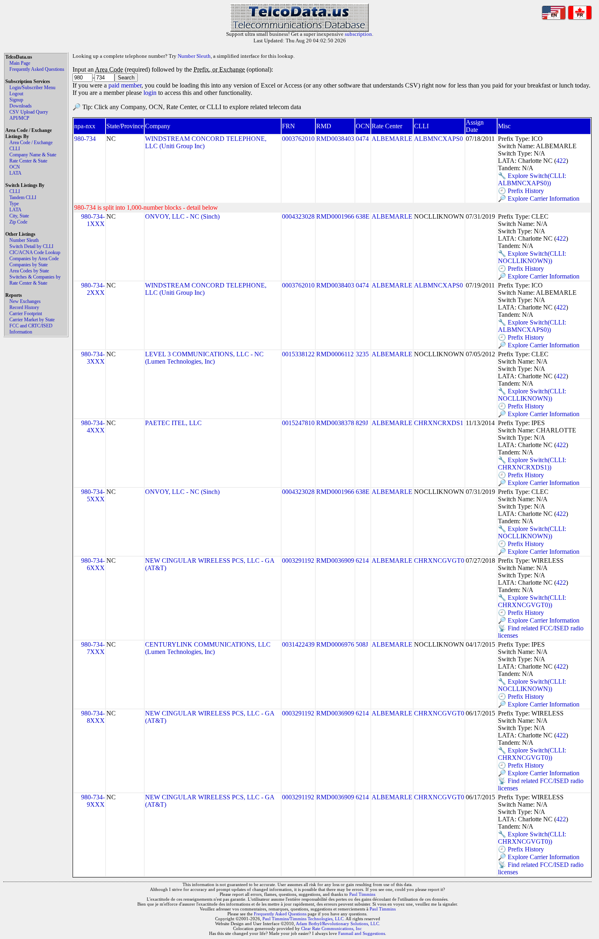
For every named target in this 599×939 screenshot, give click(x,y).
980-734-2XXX (93, 289)
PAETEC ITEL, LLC (173, 422)
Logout (16, 94)
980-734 (85, 138)
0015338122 (298, 354)
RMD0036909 (335, 560)
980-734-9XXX (93, 801)
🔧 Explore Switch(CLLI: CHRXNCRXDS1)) (532, 463)
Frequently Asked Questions (36, 69)
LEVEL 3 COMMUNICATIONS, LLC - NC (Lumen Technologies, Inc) (204, 358)
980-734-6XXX (93, 564)
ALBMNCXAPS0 (438, 138)
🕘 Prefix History (521, 190)
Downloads (20, 106)
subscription (358, 34)
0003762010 (298, 138)
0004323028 (298, 216)
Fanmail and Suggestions (361, 933)
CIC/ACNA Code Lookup (34, 252)
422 (561, 160)
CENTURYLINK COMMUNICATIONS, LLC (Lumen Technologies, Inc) (208, 648)
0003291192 (298, 560)
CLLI (14, 148)
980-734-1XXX (93, 220)
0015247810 (298, 422)
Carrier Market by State (32, 320)
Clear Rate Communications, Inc (331, 928)
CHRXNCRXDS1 (438, 422)
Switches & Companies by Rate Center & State (35, 280)
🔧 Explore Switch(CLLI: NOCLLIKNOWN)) (532, 257)
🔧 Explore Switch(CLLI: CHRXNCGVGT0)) (532, 601)
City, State (19, 216)
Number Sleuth (24, 240)
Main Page (19, 63)
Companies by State (28, 265)
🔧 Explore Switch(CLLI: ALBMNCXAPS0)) (532, 179)
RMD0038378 (335, 422)
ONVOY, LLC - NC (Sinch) (182, 216)
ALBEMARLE (392, 138)
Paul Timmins (362, 894)
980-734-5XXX (93, 495)
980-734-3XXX (93, 358)
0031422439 (298, 644)
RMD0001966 (335, 216)
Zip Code (18, 222)
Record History (24, 307)
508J (362, 644)
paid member (124, 85)
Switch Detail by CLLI (31, 246)
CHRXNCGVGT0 (439, 560)
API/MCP (19, 118)
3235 (362, 354)
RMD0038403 (335, 138)
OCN (14, 167)
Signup (16, 100)
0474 (362, 138)
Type (14, 203)
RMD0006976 (335, 644)
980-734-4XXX (93, 426)
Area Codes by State (29, 271)
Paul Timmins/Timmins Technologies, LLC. (303, 918)
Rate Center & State (28, 161)
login (149, 92)
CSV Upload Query (28, 112)
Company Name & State (32, 155)
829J (362, 422)
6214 (362, 560)
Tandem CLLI (22, 197)
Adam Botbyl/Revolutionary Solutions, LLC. (338, 923)
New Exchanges (25, 301)
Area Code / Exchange (31, 142)
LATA (15, 173)
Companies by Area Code (34, 258)
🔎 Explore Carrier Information (538, 198)
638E (363, 216)
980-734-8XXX (93, 717)
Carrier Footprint (25, 313)
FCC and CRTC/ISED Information (31, 329)
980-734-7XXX (93, 648)
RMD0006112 (335, 354)
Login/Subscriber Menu (32, 87)
